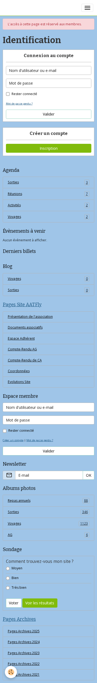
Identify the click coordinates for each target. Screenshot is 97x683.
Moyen (17, 568)
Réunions (48, 193)
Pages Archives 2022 (24, 663)
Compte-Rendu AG (22, 349)
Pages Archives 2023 (24, 653)
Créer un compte (13, 440)
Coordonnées (19, 371)
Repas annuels (48, 500)
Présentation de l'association (30, 316)
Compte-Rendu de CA (25, 360)
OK (88, 475)
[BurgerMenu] (87, 8)
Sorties (48, 182)
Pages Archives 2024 (24, 642)
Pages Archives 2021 (24, 674)
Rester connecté (24, 94)
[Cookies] (11, 672)
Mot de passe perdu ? (19, 103)
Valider (48, 114)
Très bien (19, 587)
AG (48, 534)
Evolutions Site (19, 381)
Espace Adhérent (21, 338)
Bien (15, 578)
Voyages (48, 216)
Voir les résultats (39, 602)
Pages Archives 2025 (24, 631)
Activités (48, 205)
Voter (13, 602)
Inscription (49, 148)
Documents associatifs (25, 327)
